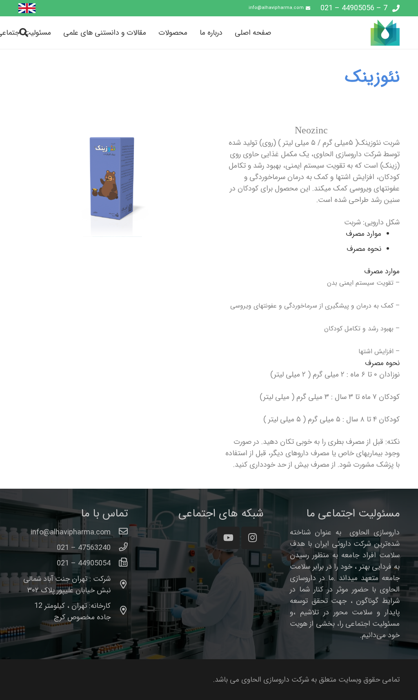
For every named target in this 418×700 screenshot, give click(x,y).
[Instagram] (252, 538)
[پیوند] (27, 8)
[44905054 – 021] (119, 563)
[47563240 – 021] (119, 548)
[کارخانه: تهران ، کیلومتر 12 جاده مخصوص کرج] (119, 611)
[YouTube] (228, 538)
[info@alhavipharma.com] (119, 532)
